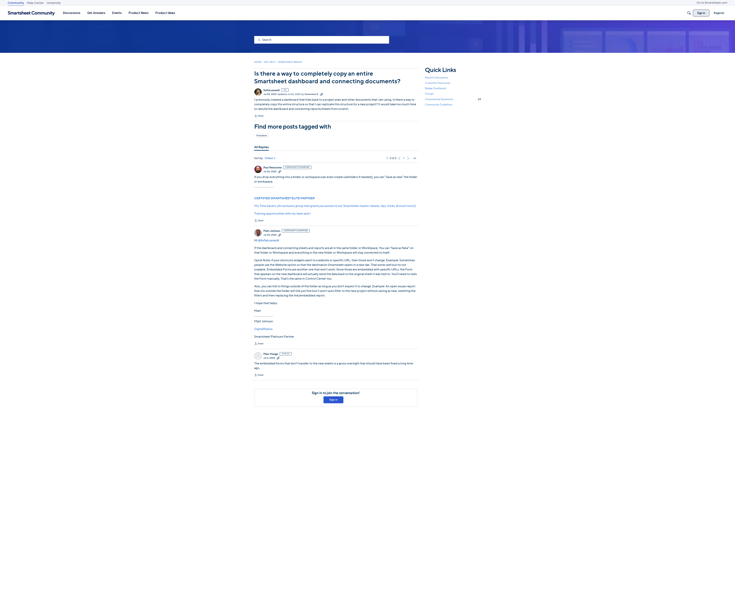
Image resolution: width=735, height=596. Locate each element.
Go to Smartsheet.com (712, 3)
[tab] (261, 147)
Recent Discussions (436, 77)
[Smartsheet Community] (31, 13)
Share (259, 116)
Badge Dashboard (435, 88)
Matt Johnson (271, 231)
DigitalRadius (263, 329)
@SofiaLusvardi (268, 240)
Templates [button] (261, 135)
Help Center (35, 3)
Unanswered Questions (453, 99)
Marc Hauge (270, 354)
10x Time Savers (335, 206)
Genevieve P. (311, 94)
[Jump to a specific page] (414, 158)
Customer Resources (437, 83)
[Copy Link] (321, 94)
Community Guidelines (438, 104)
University (54, 3)
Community (16, 3)
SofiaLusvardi (271, 90)
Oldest (269, 158)
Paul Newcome (272, 167)
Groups (429, 94)
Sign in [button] (333, 400)
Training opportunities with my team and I (282, 213)
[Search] (689, 13)
